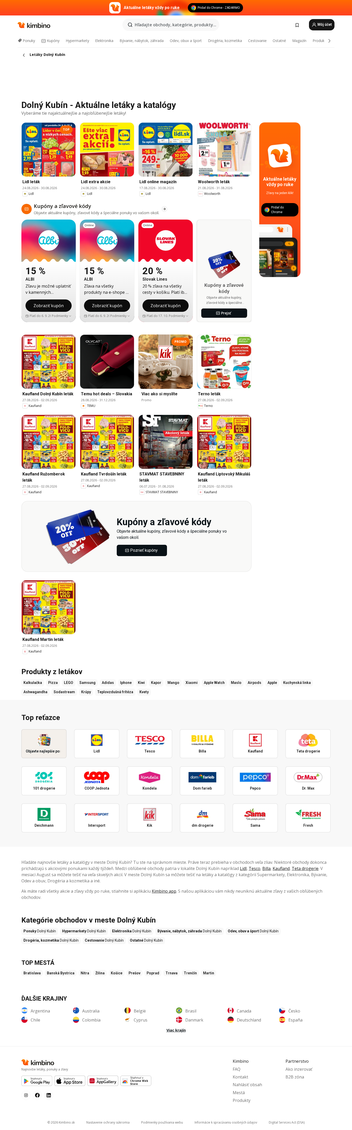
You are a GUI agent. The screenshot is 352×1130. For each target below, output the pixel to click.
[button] (62, 316)
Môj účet (324, 24)
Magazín (299, 40)
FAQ (236, 1069)
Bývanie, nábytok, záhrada (142, 40)
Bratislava (32, 973)
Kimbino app (164, 891)
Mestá (239, 1092)
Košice (116, 973)
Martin (208, 973)
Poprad (153, 973)
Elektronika (104, 40)
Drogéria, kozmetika (225, 40)
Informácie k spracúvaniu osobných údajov (226, 1122)
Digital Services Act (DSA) (287, 1122)
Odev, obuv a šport (186, 40)
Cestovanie (257, 40)
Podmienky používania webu (162, 1122)
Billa (266, 868)
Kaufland (281, 868)
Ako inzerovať (299, 1069)
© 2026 (61, 1122)
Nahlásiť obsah (247, 1084)
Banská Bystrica (60, 973)
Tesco (254, 868)
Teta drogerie (305, 868)
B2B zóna (295, 1077)
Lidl (243, 868)
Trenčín (190, 973)
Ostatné (279, 40)
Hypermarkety (77, 40)
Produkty (320, 40)
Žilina (100, 973)
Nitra (85, 973)
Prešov (134, 973)
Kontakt (240, 1077)
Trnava (171, 973)
